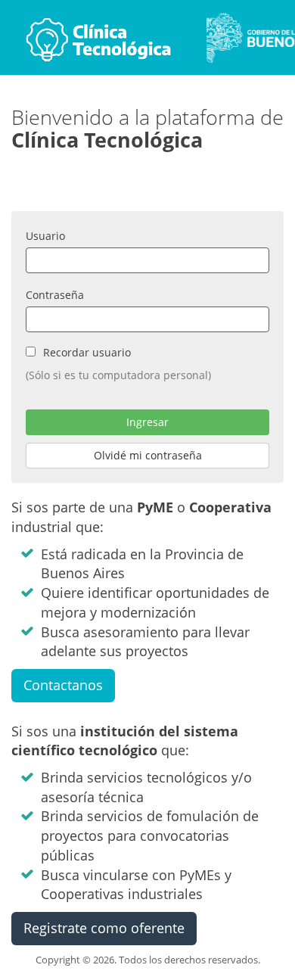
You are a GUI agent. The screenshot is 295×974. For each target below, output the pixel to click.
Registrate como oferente (104, 928)
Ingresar (147, 422)
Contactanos (63, 685)
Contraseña (55, 295)
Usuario (45, 236)
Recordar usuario (87, 352)
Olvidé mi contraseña (148, 455)
